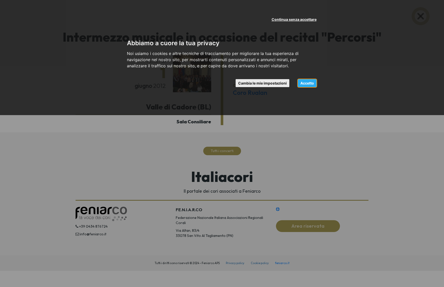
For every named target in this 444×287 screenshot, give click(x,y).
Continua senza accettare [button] (294, 19)
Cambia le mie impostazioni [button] (262, 83)
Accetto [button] (307, 83)
